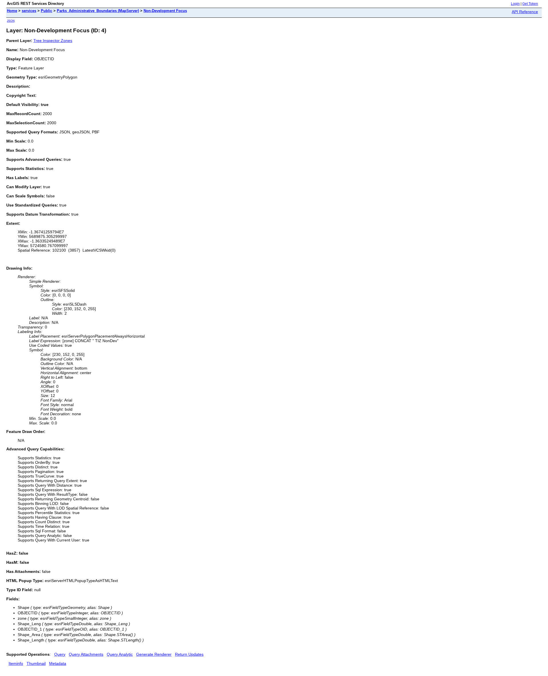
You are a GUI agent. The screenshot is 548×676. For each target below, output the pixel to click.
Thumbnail (36, 663)
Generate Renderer (154, 654)
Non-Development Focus (165, 11)
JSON (11, 20)
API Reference (525, 11)
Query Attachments (86, 654)
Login (515, 3)
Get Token (530, 3)
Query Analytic (120, 654)
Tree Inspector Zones (52, 40)
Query (59, 654)
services (29, 11)
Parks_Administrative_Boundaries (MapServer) (98, 11)
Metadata (57, 663)
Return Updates (189, 654)
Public (46, 11)
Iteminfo (16, 663)
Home (12, 11)
